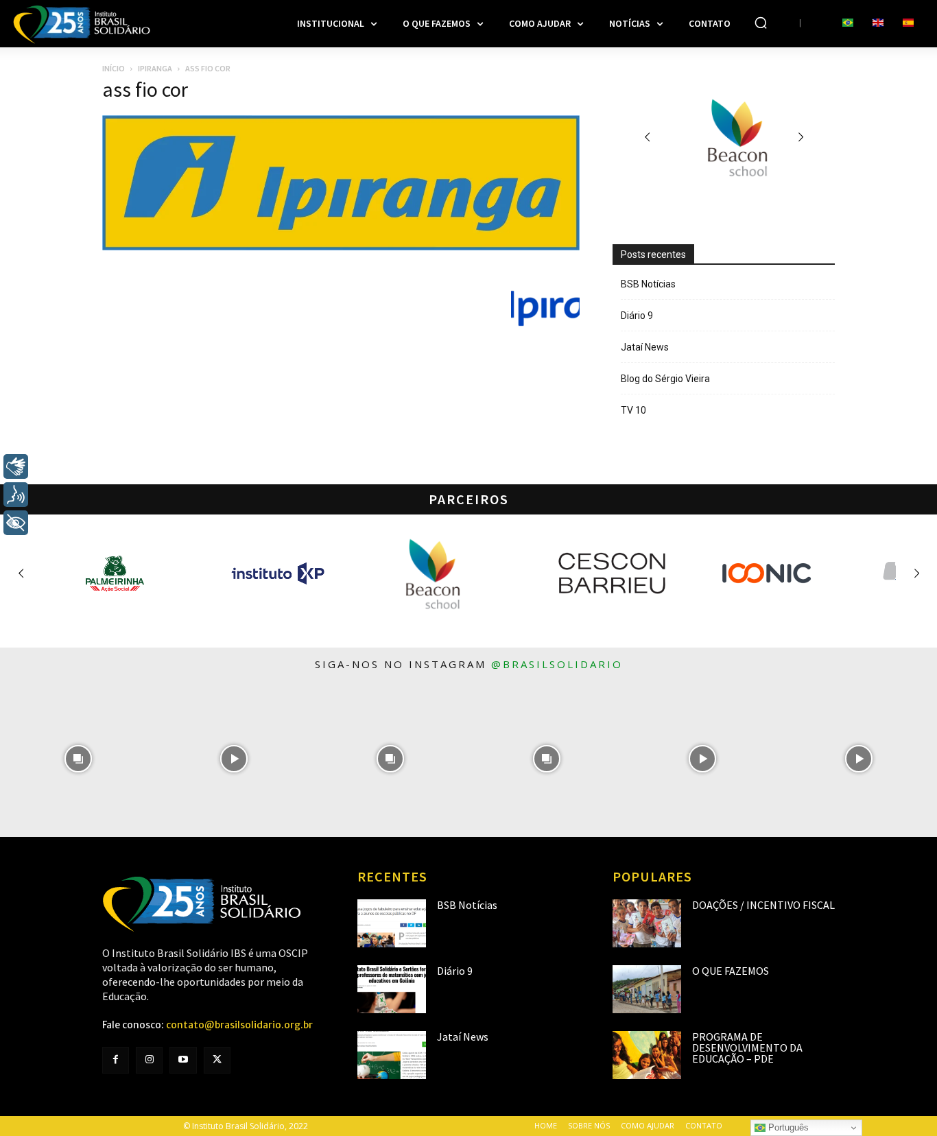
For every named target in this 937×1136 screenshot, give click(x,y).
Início (113, 68)
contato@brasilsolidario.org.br (239, 1025)
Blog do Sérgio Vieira (665, 378)
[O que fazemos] (647, 989)
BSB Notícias (648, 284)
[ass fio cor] (341, 247)
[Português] (848, 23)
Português (787, 1127)
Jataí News (645, 347)
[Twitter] (217, 1060)
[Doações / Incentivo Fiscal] (647, 923)
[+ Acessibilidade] (15, 522)
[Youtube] (182, 1060)
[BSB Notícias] (391, 923)
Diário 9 (637, 315)
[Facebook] (115, 1060)
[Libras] (15, 466)
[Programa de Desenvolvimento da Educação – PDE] (647, 1055)
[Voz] (15, 494)
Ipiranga (155, 68)
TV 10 (633, 410)
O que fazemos (730, 971)
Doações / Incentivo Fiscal (763, 905)
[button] (761, 22)
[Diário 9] (391, 989)
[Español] (908, 23)
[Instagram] (149, 1060)
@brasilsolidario (557, 664)
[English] (878, 23)
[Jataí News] (391, 1055)
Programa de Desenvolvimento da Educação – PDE (747, 1047)
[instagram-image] (78, 759)
